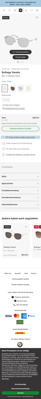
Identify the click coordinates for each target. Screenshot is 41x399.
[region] (20, 241)
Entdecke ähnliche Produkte (20, 129)
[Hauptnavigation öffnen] (4, 10)
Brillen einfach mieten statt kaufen (22, 137)
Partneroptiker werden (20, 279)
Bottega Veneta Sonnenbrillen (20, 69)
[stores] (15, 10)
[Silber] (5, 88)
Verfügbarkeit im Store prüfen (15, 108)
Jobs (26, 273)
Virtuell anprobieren (22, 52)
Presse (33, 273)
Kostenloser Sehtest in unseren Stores (20, 154)
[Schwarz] (20, 88)
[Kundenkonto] (26, 10)
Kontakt (18, 273)
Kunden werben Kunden (20, 284)
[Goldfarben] (13, 88)
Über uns (8, 273)
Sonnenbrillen (6, 69)
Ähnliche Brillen (20, 57)
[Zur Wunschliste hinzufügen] (37, 18)
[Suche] (9, 10)
